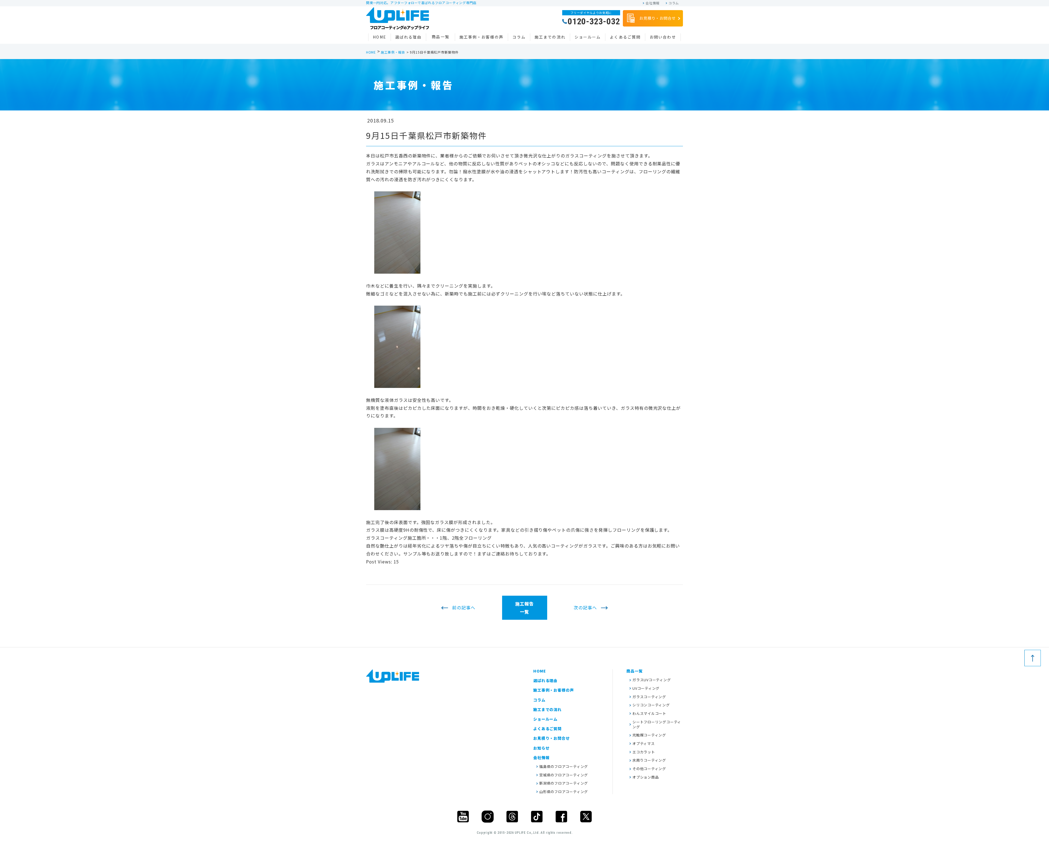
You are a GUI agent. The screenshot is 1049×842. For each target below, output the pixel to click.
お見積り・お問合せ (657, 18)
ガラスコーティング (649, 696)
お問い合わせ (663, 37)
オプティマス (643, 743)
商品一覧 (440, 36)
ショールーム (587, 37)
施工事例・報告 (393, 52)
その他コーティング (649, 768)
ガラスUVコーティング (651, 679)
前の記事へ (463, 607)
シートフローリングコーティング (656, 724)
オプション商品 (645, 777)
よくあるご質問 (625, 37)
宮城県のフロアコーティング (563, 774)
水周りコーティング (649, 760)
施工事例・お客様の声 (481, 37)
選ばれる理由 (408, 37)
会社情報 (652, 3)
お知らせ (541, 748)
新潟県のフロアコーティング (563, 783)
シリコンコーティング (651, 704)
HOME (379, 37)
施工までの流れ (550, 37)
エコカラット (643, 752)
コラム (673, 3)
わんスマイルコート (649, 713)
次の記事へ (585, 607)
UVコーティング (645, 688)
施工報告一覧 (524, 607)
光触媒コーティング (649, 735)
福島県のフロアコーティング (563, 766)
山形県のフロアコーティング (563, 791)
